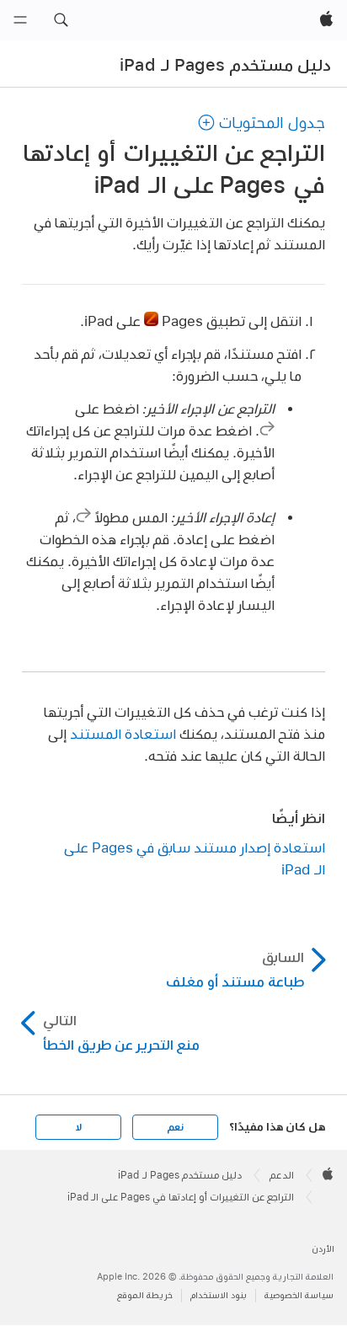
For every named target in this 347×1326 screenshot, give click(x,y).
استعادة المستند (123, 733)
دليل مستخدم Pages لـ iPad (225, 64)
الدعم (282, 1175)
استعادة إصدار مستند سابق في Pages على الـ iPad (194, 858)
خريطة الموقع (145, 1295)
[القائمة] (20, 20)
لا (79, 1127)
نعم (175, 1127)
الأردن (323, 1249)
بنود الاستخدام (218, 1295)
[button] (60, 20)
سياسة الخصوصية (299, 1295)
